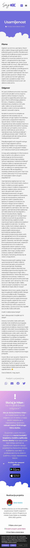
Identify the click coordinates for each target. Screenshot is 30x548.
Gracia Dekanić (16, 26)
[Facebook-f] (21, 5)
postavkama (4, 541)
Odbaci (13, 545)
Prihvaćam (5, 545)
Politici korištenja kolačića (10, 542)
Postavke (21, 545)
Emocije (9, 26)
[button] (26, 5)
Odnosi (23, 26)
